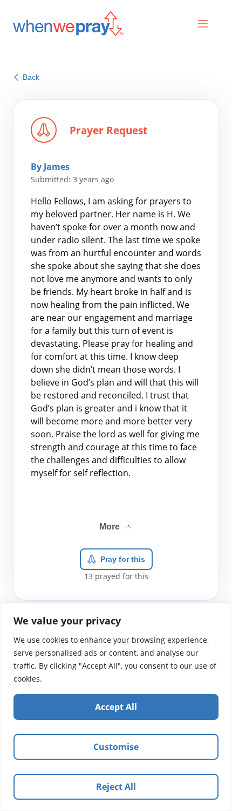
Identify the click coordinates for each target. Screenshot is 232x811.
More (116, 522)
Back (31, 77)
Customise (116, 747)
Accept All (116, 707)
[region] (116, 707)
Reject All (116, 787)
